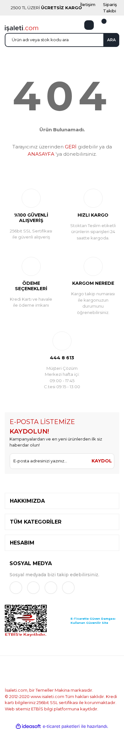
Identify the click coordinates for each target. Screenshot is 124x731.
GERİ (71, 147)
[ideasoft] (28, 726)
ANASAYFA (41, 154)
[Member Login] (89, 25)
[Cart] (100, 25)
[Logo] (21, 27)
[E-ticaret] (61, 726)
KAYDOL (102, 461)
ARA (111, 39)
